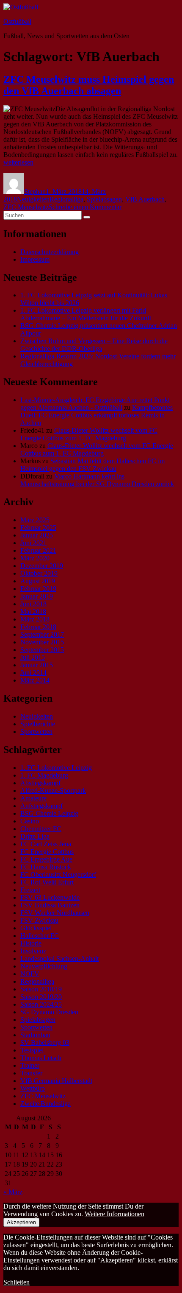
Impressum (35, 259)
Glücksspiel (36, 928)
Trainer (29, 1065)
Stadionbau (35, 1034)
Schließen (16, 1282)
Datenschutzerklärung (49, 251)
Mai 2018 (33, 611)
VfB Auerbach (145, 199)
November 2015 (42, 642)
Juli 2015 (32, 657)
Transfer (31, 1073)
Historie (30, 943)
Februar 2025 (38, 527)
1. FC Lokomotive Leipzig (56, 767)
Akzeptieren (21, 1222)
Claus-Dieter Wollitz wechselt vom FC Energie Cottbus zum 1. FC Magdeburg (88, 434)
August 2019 (37, 581)
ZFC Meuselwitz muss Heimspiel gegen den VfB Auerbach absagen (88, 85)
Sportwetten (36, 731)
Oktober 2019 (39, 573)
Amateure (33, 798)
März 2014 (35, 680)
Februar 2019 (38, 588)
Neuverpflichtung (43, 966)
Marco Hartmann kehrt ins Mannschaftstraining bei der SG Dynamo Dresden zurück (97, 480)
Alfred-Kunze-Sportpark (53, 790)
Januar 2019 (36, 596)
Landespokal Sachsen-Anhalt (59, 958)
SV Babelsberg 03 (44, 1042)
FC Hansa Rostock (45, 866)
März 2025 (35, 519)
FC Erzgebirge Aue (46, 859)
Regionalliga (66, 199)
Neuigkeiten (33, 199)
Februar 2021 (38, 550)
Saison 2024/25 (41, 1004)
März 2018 (35, 619)
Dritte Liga (35, 836)
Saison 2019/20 (41, 996)
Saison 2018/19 (41, 989)
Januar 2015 (36, 665)
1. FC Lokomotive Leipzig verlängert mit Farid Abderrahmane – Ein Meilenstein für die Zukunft (85, 314)
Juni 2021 (33, 542)
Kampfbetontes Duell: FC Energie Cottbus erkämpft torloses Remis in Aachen (96, 415)
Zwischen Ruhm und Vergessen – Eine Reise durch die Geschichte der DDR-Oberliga (94, 344)
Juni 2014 (33, 672)
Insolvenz (33, 950)
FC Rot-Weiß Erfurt (47, 882)
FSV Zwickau (39, 920)
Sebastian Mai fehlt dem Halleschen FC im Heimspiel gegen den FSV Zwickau (92, 464)
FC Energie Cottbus (47, 851)
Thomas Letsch (40, 1057)
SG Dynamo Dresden (49, 1012)
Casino (29, 821)
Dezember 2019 (41, 565)
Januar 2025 (36, 535)
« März (12, 1191)
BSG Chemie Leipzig (49, 813)
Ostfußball (17, 21)
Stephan (35, 191)
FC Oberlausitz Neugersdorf (58, 874)
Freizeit (30, 889)
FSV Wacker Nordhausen (54, 912)
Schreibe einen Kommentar (85, 206)
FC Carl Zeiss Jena (45, 844)
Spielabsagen (104, 199)
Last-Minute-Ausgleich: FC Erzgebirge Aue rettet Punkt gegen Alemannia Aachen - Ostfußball (95, 403)
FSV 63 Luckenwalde (50, 897)
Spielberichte (37, 724)
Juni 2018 (33, 603)
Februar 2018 (38, 626)
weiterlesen (18, 162)
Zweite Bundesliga (45, 1103)
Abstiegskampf (40, 782)
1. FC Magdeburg (44, 775)
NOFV (29, 973)
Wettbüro (32, 1088)
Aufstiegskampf (41, 805)
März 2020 (35, 558)
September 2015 (42, 649)
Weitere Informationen (114, 1213)
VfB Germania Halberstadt (56, 1080)
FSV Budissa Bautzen (50, 905)
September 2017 (42, 634)
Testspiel (32, 1050)
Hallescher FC (39, 935)
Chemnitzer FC (40, 828)
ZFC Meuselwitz (26, 206)
